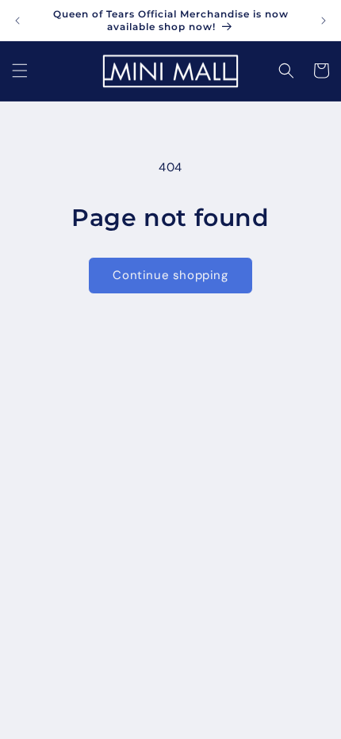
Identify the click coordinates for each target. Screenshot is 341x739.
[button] (19, 70)
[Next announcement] (323, 20)
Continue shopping (170, 275)
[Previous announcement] (17, 20)
